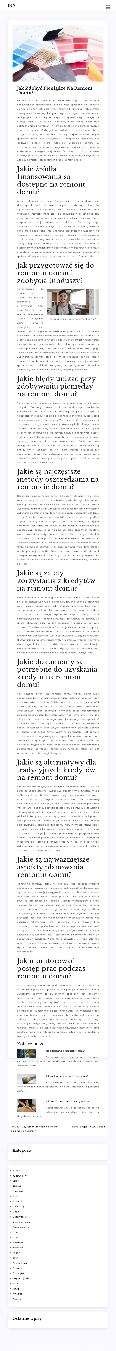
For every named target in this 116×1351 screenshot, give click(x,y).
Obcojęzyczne (21, 1227)
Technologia (20, 1263)
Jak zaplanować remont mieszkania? (67, 1076)
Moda (16, 1211)
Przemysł (18, 1242)
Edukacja (18, 1191)
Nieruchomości (21, 1222)
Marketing (18, 1206)
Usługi (16, 1288)
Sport (16, 1257)
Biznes (16, 1170)
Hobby (16, 1196)
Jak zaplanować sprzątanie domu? (66, 1050)
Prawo (16, 1237)
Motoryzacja (20, 1216)
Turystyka (18, 1273)
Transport (18, 1268)
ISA (12, 5)
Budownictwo (20, 1175)
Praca (16, 1232)
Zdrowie (17, 1299)
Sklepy (16, 1252)
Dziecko (17, 1185)
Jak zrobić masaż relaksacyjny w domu (68, 1101)
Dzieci (16, 1180)
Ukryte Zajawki (21, 1278)
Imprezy (17, 1201)
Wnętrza (17, 1293)
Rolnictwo (18, 1247)
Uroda (16, 1283)
